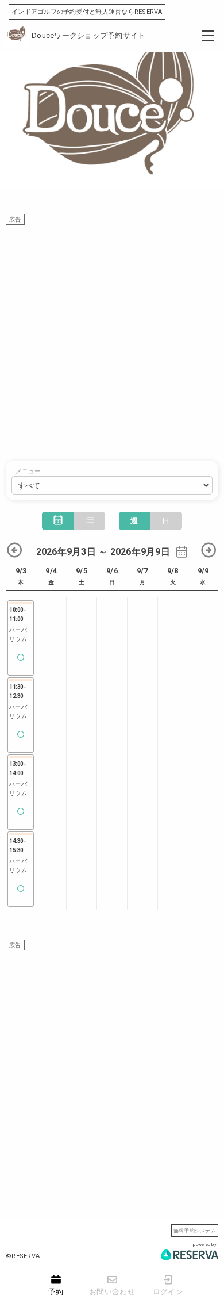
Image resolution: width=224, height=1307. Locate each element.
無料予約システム (194, 1230)
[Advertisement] (112, 337)
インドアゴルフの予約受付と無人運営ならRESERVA (87, 12)
